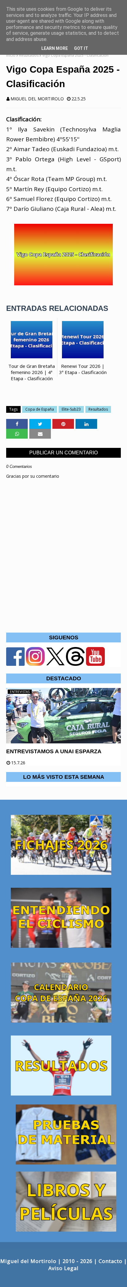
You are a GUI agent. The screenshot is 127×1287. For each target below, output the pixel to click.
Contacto (110, 1261)
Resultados (29, 55)
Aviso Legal (63, 1268)
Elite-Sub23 (71, 409)
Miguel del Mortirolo (37, 99)
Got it (81, 48)
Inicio (10, 55)
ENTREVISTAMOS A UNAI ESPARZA (53, 751)
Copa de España (39, 409)
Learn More (54, 48)
